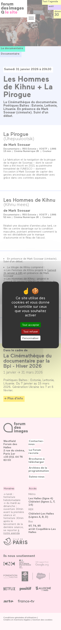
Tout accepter (30, 324)
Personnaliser (30, 338)
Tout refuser (30, 331)
